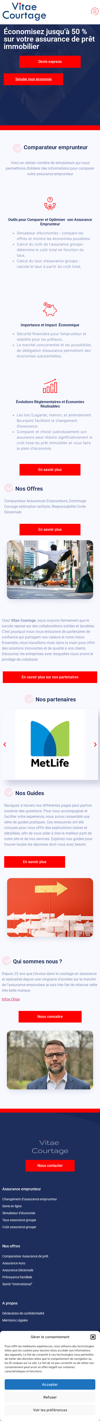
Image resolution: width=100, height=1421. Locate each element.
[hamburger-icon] (95, 12)
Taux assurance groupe (19, 1220)
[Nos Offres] (8, 488)
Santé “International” (17, 1284)
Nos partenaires (56, 699)
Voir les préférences (50, 1410)
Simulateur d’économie (18, 1213)
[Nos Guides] (8, 792)
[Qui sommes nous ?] (6, 960)
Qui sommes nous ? (37, 961)
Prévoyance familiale (17, 1277)
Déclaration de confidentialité (23, 1313)
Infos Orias (11, 999)
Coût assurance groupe (19, 1227)
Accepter (50, 1384)
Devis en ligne (12, 1206)
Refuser (50, 1397)
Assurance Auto (13, 1263)
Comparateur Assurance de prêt (25, 1256)
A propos (9, 1303)
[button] (93, 1337)
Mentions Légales (15, 1320)
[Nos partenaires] (29, 698)
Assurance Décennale (17, 1270)
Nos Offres (29, 489)
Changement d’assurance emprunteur (29, 1199)
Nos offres (11, 1246)
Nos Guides (29, 793)
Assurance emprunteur (21, 1189)
